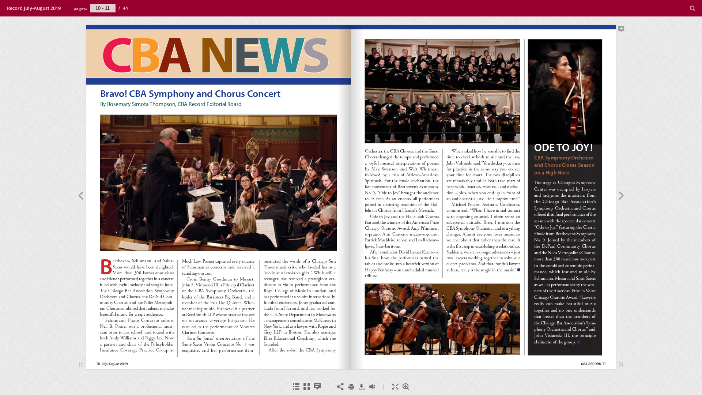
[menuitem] (692, 8)
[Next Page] (621, 197)
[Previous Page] (80, 197)
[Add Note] (621, 30)
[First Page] (81, 365)
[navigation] (103, 8)
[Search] (692, 8)
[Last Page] (620, 365)
